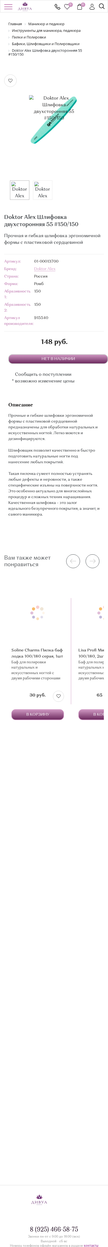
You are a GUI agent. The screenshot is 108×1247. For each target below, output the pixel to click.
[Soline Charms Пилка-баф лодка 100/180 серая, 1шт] (37, 613)
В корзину (37, 714)
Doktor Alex (44, 269)
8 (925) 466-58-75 (57, 6)
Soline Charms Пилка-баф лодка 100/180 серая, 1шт (37, 653)
